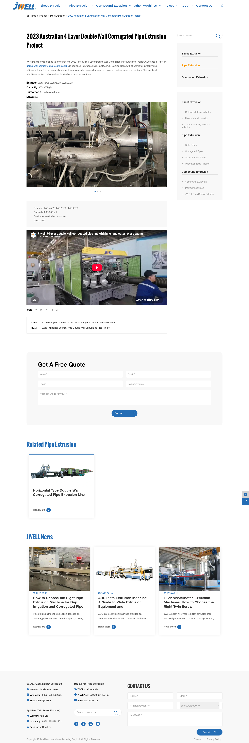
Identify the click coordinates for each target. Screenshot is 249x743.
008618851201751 (52, 721)
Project (169, 5)
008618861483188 (99, 695)
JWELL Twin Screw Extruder (199, 194)
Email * (183, 696)
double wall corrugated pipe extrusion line (48, 66)
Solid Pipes (191, 145)
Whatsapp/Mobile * (140, 705)
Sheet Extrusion (51, 5)
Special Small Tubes (195, 157)
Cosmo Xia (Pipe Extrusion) (89, 683)
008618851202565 (52, 695)
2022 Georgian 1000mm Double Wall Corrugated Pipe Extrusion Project (78, 322)
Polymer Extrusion (194, 188)
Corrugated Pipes (194, 151)
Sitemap (198, 739)
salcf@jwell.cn (91, 700)
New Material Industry (196, 118)
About (185, 5)
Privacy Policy (213, 739)
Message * (136, 715)
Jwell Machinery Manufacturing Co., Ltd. (60, 739)
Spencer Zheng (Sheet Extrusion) (44, 683)
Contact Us (204, 5)
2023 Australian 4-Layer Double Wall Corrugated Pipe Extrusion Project (104, 15)
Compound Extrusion (112, 5)
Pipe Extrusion (79, 5)
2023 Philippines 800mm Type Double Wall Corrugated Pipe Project (76, 327)
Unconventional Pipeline (197, 163)
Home (33, 15)
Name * (134, 696)
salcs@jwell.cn (43, 727)
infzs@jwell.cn (43, 700)
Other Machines (146, 5)
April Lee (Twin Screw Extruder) (43, 710)
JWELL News (40, 536)
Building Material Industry (198, 112)
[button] (95, 191)
